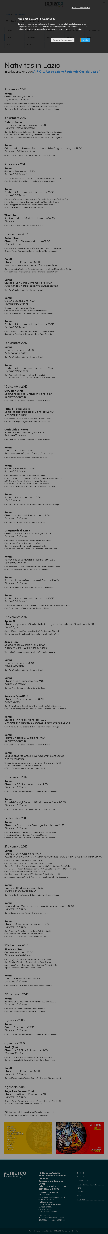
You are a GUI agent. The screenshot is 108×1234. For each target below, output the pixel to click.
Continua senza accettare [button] (81, 8)
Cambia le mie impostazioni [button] (63, 40)
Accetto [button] (85, 40)
